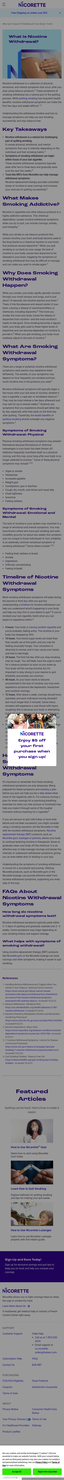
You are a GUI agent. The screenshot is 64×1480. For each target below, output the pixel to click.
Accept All (16, 1471)
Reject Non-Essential (47, 1471)
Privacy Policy (41, 1462)
